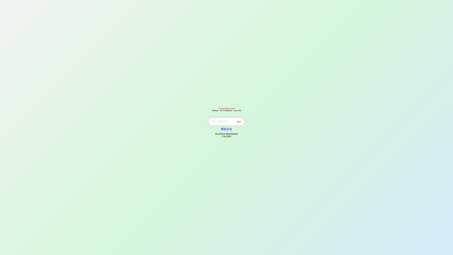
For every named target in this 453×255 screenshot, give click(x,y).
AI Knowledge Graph (227, 108)
